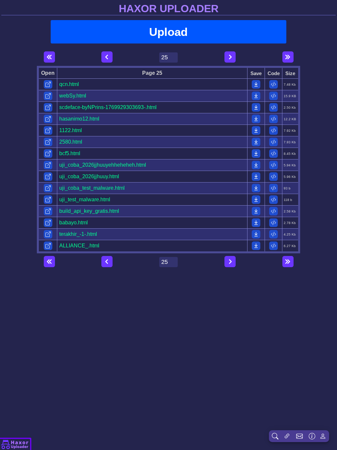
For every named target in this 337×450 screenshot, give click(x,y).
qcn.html (69, 84)
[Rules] (312, 436)
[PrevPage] (107, 57)
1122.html (70, 130)
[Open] (48, 84)
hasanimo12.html (79, 119)
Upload (168, 31)
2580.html (70, 142)
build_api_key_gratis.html (89, 211)
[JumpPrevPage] (49, 57)
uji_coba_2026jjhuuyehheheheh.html (102, 165)
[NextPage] (230, 57)
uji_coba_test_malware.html (92, 188)
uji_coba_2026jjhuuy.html (89, 176)
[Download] (256, 84)
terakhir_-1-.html (78, 234)
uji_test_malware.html (84, 199)
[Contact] (299, 436)
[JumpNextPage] (288, 57)
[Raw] (273, 84)
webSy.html (72, 95)
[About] (16, 443)
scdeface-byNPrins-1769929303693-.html (108, 107)
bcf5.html (69, 153)
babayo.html (73, 222)
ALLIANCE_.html (79, 245)
